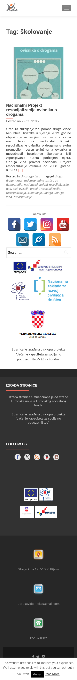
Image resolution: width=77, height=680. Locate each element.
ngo (8, 188)
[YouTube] (63, 224)
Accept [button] (37, 674)
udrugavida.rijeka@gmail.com (39, 603)
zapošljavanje (23, 197)
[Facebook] (14, 224)
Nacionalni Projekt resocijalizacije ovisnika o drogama (31, 110)
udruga (48, 193)
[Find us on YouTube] (46, 457)
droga (58, 176)
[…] (20, 170)
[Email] (22, 239)
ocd (15, 188)
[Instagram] (46, 224)
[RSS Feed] (55, 239)
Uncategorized (30, 176)
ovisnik (24, 188)
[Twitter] (30, 224)
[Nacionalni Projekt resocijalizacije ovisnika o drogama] (38, 73)
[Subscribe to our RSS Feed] (37, 457)
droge (10, 180)
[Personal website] (38, 239)
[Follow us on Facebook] (17, 457)
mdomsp (30, 180)
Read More (52, 674)
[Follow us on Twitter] (27, 457)
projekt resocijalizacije (45, 188)
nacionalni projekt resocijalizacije (46, 184)
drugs (19, 180)
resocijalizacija (16, 193)
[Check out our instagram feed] (56, 457)
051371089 (38, 638)
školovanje (35, 193)
